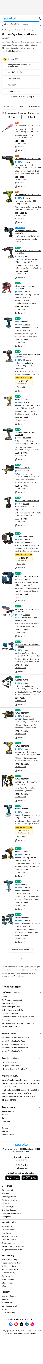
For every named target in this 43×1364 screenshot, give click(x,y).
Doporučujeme (8, 1107)
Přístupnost (6, 1217)
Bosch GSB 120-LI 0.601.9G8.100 (27, 576)
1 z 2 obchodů (20, 387)
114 (34, 958)
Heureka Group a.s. (27, 1331)
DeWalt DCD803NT (22, 779)
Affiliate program (8, 1279)
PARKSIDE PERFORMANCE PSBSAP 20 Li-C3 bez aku (28, 252)
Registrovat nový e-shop (11, 1263)
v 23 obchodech (20, 309)
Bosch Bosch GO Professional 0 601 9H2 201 (27, 610)
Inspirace (5, 1309)
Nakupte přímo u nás (9, 1236)
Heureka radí (6, 1233)
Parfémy (5, 1114)
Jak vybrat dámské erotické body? (14, 1069)
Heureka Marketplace (10, 1269)
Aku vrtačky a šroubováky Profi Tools (15, 1038)
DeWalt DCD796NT (22, 713)
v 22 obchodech (20, 733)
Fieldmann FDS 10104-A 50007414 (28, 126)
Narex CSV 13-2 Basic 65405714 (27, 500)
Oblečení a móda (8, 1134)
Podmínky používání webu (28, 1333)
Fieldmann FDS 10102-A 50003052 (28, 159)
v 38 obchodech (20, 905)
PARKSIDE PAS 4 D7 (22, 680)
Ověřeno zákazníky (9, 1296)
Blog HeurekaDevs (9, 1210)
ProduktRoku (7, 1302)
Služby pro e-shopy (9, 1266)
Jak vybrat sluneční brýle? (11, 1065)
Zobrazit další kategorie (21, 97)
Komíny (4, 997)
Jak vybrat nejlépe (10, 1058)
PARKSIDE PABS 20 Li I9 (24, 536)
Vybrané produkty (10, 1076)
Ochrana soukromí (8, 1243)
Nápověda (5, 1286)
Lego (3, 1124)
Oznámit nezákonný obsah (11, 1213)
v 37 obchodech (20, 420)
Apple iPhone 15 (8, 1111)
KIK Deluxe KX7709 (9, 1100)
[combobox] (21, 23)
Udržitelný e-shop (8, 1312)
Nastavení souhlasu (9, 1240)
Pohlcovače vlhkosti (9, 1003)
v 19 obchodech (20, 872)
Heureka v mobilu (8, 1230)
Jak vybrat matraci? (9, 1062)
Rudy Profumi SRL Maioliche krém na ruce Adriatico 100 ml (21, 1083)
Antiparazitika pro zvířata (11, 1007)
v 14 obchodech (20, 143)
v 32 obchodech (20, 938)
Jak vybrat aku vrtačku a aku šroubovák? (26, 232)
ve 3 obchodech (20, 455)
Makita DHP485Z (21, 321)
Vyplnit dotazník (21, 1168)
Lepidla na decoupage (10, 1013)
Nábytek (5, 1131)
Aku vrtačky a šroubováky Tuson (14, 1044)
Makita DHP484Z (21, 809)
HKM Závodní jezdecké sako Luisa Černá (17, 1093)
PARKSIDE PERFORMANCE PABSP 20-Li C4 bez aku (27, 355)
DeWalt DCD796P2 (22, 746)
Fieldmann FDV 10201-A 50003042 (28, 195)
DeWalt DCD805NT (22, 851)
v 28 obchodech (20, 179)
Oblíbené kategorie (10, 992)
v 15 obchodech (20, 488)
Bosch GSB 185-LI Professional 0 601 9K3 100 (27, 645)
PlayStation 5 (6, 1121)
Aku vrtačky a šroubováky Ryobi (13, 1041)
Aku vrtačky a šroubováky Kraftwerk (15, 1048)
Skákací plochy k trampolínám (12, 1010)
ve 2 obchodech (20, 701)
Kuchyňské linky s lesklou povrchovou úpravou (19, 1023)
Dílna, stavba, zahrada (18, 30)
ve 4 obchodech (20, 274)
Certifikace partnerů (9, 1306)
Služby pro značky (8, 1273)
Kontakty (5, 1193)
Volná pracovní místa (9, 1200)
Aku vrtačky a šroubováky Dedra (13, 1051)
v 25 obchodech (20, 668)
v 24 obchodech (20, 215)
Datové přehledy (8, 1276)
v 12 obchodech (20, 796)
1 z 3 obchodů (20, 564)
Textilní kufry (6, 1020)
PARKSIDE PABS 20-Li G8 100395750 (24, 433)
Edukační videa (7, 1283)
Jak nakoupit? (7, 1226)
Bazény (4, 1118)
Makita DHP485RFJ (22, 917)
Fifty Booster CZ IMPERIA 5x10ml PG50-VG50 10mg (20, 1090)
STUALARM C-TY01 (9, 1087)
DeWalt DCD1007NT (22, 467)
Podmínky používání (9, 1197)
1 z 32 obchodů (20, 836)
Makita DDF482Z (21, 884)
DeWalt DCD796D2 (22, 399)
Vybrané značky (9, 1033)
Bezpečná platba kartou (11, 1246)
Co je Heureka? (7, 1190)
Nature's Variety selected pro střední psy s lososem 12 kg (21, 1080)
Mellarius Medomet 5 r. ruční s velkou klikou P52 (19, 1097)
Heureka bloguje (8, 1206)
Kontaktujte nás (22, 1160)
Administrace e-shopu (10, 1259)
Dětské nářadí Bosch (9, 1027)
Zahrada (5, 1128)
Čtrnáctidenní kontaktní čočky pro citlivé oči (18, 1016)
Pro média (5, 1203)
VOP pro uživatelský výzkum (12, 1250)
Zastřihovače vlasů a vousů (12, 1000)
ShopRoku (5, 1299)
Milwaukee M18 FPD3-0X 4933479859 (24, 287)
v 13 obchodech (20, 597)
